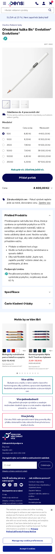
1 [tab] (17, 373)
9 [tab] (38, 373)
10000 (10, 156)
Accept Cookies (27, 549)
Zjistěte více (44, 202)
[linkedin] (16, 486)
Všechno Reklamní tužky (12, 25)
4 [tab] (25, 373)
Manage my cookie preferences (27, 540)
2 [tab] (19, 373)
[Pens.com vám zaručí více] (12, 436)
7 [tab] (32, 373)
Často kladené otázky (19, 303)
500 (9, 133)
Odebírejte (45, 465)
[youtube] (21, 486)
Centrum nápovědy (36, 482)
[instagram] (10, 486)
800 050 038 (19, 453)
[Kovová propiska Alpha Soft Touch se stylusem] (41, 336)
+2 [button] (24, 351)
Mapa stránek (34, 499)
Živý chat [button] (5, 447)
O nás (4, 494)
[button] (4, 350)
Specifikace (12, 292)
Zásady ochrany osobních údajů (14, 471)
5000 (9, 150)
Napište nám (7, 450)
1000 (9, 139)
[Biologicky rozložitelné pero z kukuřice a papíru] (14, 336)
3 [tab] (22, 373)
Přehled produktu (16, 215)
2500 (9, 145)
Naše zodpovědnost (10, 497)
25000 (10, 162)
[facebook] (4, 486)
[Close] (52, 510)
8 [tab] (35, 373)
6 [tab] (30, 373)
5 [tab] (27, 373)
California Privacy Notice (24, 531)
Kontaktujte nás (35, 502)
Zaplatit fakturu (35, 490)
